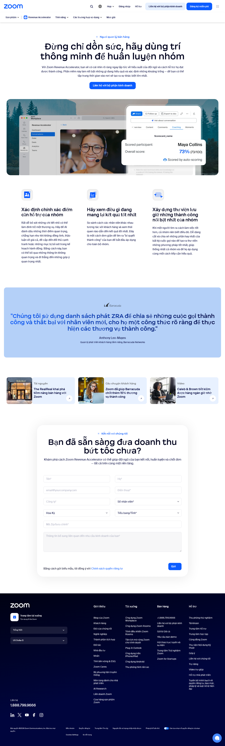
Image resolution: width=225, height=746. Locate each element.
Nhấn (96, 655)
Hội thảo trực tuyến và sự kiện (168, 644)
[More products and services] (217, 6)
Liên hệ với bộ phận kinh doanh (165, 6)
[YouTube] (27, 715)
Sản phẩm (11, 17)
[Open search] (91, 6)
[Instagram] (41, 715)
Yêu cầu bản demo (167, 636)
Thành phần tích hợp (104, 639)
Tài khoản (194, 623)
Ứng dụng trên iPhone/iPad (133, 655)
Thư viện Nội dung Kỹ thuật (200, 646)
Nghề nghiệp (100, 634)
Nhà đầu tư (99, 650)
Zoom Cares (100, 666)
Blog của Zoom (101, 617)
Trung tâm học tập (198, 634)
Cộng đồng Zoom (198, 639)
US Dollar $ (18, 640)
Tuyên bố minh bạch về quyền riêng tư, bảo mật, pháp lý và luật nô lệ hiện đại (201, 684)
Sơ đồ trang (87, 735)
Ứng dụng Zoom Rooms (138, 626)
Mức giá (111, 17)
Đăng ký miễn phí (199, 6)
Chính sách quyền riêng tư (107, 568)
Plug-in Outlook (133, 647)
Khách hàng (100, 623)
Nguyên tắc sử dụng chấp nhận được (127, 728)
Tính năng (60, 17)
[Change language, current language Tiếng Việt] (100, 6)
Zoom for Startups (166, 658)
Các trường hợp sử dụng (86, 17)
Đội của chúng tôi (103, 628)
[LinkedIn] (12, 715)
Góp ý (192, 653)
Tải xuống (131, 606)
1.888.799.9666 (23, 705)
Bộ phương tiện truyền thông (105, 673)
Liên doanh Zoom (103, 694)
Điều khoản (70, 728)
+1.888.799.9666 (166, 617)
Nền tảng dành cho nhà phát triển (106, 682)
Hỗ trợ (138, 6)
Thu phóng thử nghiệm (200, 617)
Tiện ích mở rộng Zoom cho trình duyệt (137, 641)
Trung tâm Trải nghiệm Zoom (169, 652)
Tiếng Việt (17, 630)
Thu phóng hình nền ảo (137, 667)
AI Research (100, 688)
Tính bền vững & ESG (105, 661)
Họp (109, 6)
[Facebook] (34, 715)
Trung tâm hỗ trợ (197, 628)
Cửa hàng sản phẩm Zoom (104, 701)
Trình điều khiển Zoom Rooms (136, 633)
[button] (217, 738)
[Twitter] (20, 715)
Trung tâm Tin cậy (101, 728)
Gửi (173, 566)
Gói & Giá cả (163, 631)
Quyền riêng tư (84, 728)
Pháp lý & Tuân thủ (153, 728)
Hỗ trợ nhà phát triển (200, 674)
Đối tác (97, 644)
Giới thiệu (99, 606)
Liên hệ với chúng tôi (199, 658)
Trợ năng (193, 664)
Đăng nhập (124, 6)
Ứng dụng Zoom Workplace (133, 619)
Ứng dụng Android (134, 661)
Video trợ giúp (196, 669)
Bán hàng (163, 606)
